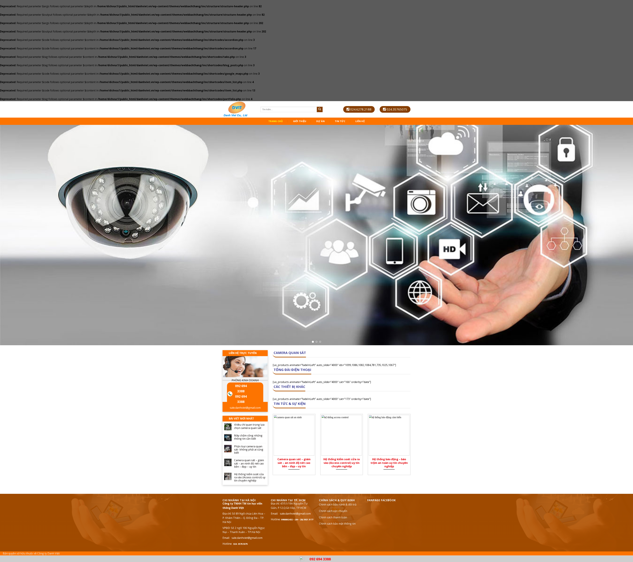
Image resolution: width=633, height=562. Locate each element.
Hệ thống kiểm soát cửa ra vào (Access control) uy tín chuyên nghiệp (249, 477)
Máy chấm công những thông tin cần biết (248, 437)
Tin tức (340, 121)
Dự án (320, 121)
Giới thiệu (299, 121)
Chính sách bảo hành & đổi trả (337, 504)
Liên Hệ (360, 121)
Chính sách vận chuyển (333, 511)
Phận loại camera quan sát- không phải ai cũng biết (248, 449)
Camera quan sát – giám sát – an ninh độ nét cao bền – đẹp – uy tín (249, 463)
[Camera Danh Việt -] (239, 109)
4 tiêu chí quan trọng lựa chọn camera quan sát (249, 426)
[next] (616, 235)
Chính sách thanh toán (333, 517)
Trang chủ (275, 121)
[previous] (17, 235)
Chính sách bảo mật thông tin (337, 523)
